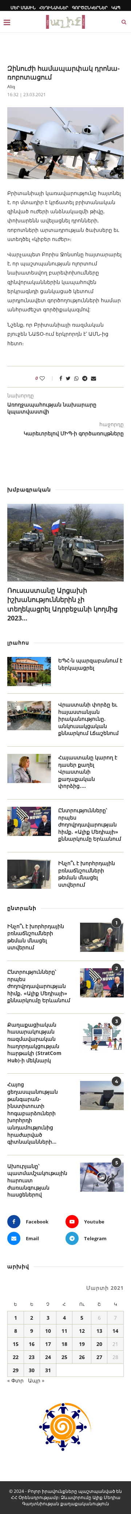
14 (115, 1330)
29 (16, 1370)
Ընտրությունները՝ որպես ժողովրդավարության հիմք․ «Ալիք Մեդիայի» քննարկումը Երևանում (89, 824)
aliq (11, 86)
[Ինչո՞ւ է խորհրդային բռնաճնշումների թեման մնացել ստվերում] (29, 874)
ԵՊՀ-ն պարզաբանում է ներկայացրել (90, 664)
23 (32, 1357)
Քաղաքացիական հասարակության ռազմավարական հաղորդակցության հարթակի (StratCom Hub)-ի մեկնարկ (34, 1042)
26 (82, 1357)
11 (64, 1330)
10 (48, 1330)
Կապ (115, 7)
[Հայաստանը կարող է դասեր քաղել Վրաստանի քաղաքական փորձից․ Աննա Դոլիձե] (29, 768)
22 (16, 1357)
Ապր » (36, 1380)
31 (48, 1370)
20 (99, 1343)
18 (64, 1343)
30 (32, 1370)
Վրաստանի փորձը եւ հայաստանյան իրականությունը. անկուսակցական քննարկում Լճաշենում (88, 718)
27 (99, 1357)
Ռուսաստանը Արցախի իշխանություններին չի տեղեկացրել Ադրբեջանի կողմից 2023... (62, 604)
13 (99, 1330)
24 (48, 1357)
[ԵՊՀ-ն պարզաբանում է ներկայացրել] (29, 671)
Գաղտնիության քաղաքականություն (65, 1504)
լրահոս (18, 642)
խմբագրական (29, 489)
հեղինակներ (53, 7)
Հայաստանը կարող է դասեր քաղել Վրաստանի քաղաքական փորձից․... (87, 771)
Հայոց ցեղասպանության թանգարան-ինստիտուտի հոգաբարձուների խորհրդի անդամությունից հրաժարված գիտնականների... (32, 1113)
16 (32, 1343)
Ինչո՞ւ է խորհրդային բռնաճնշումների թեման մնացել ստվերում (86, 874)
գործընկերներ (90, 7)
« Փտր (15, 1380)
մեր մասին (23, 7)
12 (82, 1330)
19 (82, 1343)
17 (48, 1343)
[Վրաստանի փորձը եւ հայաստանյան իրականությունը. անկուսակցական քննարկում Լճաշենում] (29, 715)
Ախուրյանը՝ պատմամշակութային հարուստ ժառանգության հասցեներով (37, 1180)
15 (16, 1343)
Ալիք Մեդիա (106, 1497)
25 (64, 1357)
